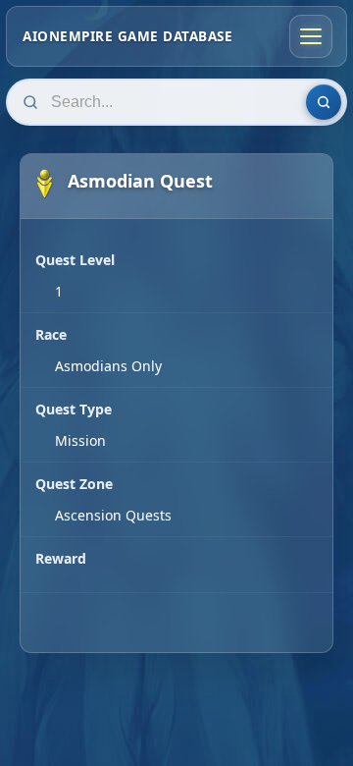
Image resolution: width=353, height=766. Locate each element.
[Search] (323, 102)
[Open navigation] (310, 36)
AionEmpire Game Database (127, 36)
